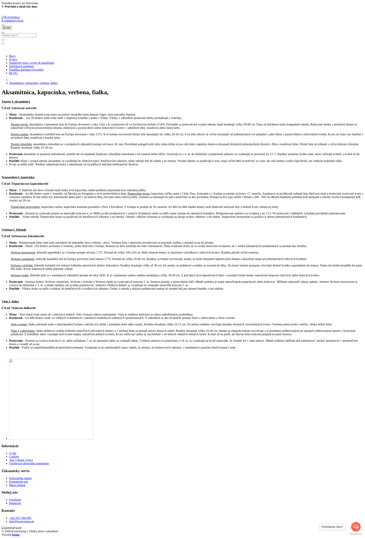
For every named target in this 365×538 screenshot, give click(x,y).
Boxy (12, 56)
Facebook (15, 499)
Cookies (14, 456)
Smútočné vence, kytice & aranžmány (32, 62)
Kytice (13, 59)
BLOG (13, 73)
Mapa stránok (17, 485)
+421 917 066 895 (20, 518)
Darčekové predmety (21, 66)
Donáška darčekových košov (26, 69)
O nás (12, 453)
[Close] (3, 43)
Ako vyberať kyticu (21, 460)
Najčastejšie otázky (20, 478)
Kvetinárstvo (12, 20)
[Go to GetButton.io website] (356, 534)
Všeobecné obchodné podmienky (29, 463)
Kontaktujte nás (18, 481)
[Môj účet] (3, 25)
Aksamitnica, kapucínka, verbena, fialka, (33, 83)
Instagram (15, 503)
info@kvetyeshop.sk (21, 521)
